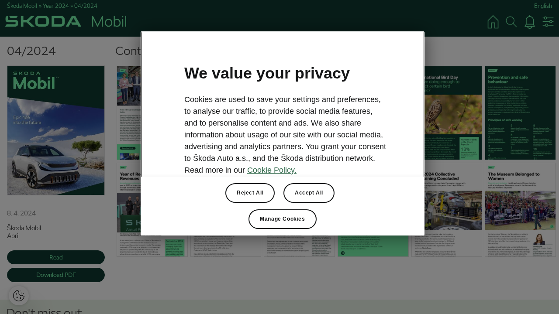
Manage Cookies (282, 219)
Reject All (250, 193)
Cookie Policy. (272, 170)
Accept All (309, 193)
